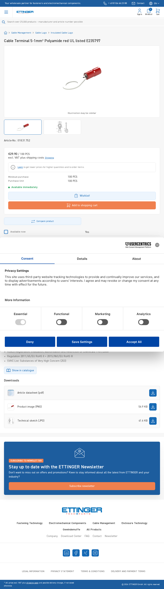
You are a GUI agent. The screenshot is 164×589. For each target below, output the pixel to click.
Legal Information (33, 571)
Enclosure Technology (134, 523)
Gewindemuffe (71, 529)
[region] (82, 90)
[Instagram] (95, 552)
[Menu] (6, 12)
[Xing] (85, 552)
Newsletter (111, 536)
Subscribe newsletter (82, 486)
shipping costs (32, 583)
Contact (97, 536)
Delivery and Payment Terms (128, 571)
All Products (94, 529)
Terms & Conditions (93, 571)
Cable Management (104, 523)
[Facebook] (76, 552)
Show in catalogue (23, 370)
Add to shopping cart (84, 205)
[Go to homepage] (25, 12)
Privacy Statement (62, 571)
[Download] (153, 393)
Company (52, 536)
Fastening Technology (30, 523)
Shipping (49, 158)
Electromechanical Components (67, 523)
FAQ (87, 536)
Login (20, 167)
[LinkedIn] (66, 552)
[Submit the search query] (3, 22)
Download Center (71, 536)
